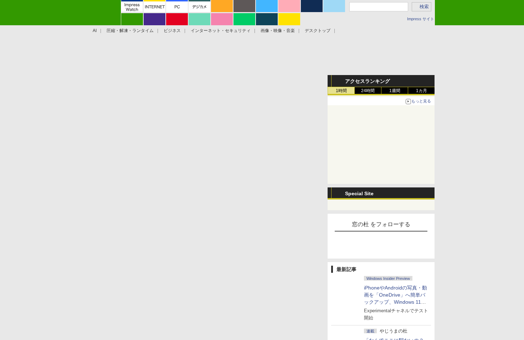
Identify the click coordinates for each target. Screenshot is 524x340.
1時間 (341, 90)
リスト (150, 181)
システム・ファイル (125, 79)
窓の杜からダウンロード (281, 121)
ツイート (130, 181)
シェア (181, 181)
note (253, 181)
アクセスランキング (367, 81)
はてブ (217, 181)
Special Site (359, 193)
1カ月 (421, 90)
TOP (99, 79)
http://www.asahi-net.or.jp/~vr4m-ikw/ (174, 311)
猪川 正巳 (144, 302)
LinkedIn (288, 181)
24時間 (368, 90)
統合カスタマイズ (210, 79)
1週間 (394, 90)
